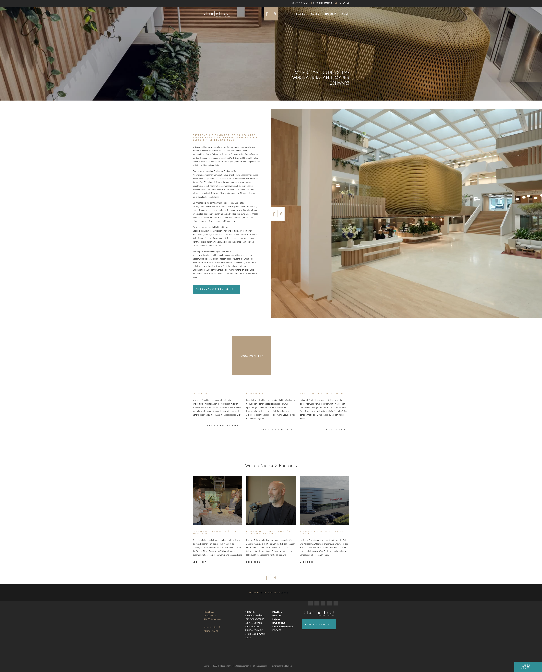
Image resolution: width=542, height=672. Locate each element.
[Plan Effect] (271, 13)
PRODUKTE (249, 612)
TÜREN (248, 637)
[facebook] (310, 603)
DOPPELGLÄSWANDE (254, 623)
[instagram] (316, 603)
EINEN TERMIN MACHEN (282, 626)
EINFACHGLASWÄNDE (254, 615)
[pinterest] (336, 603)
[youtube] (329, 603)
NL (340, 3)
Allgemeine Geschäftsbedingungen (234, 666)
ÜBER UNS (276, 615)
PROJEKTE (277, 612)
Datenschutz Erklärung (282, 666)
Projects (276, 619)
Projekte (315, 14)
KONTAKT (276, 630)
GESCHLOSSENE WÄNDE (255, 634)
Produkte (300, 14)
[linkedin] (323, 603)
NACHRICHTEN (278, 623)
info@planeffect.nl (323, 3)
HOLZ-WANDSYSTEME (254, 619)
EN (344, 3)
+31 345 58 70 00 (299, 3)
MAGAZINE (330, 14)
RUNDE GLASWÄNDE (254, 630)
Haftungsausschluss (260, 666)
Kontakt (345, 14)
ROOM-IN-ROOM (252, 626)
